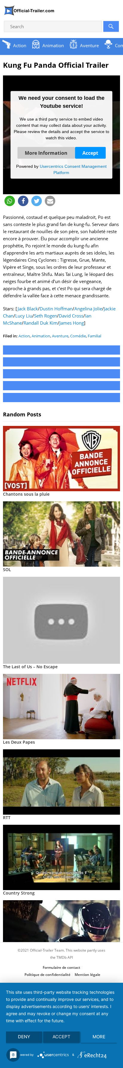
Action (24, 336)
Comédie (78, 336)
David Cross (71, 316)
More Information (46, 152)
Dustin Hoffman (56, 309)
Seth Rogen (45, 316)
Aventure (60, 336)
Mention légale (87, 974)
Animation (41, 336)
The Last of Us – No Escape (30, 666)
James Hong (71, 323)
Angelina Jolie (88, 309)
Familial (94, 336)
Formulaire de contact (61, 967)
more (99, 1036)
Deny (24, 1036)
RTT (6, 817)
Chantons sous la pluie (26, 494)
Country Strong (19, 893)
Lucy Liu (23, 316)
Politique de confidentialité (47, 974)
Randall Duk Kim (41, 323)
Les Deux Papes (19, 742)
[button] (9, 201)
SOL (7, 569)
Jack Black (27, 309)
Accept (90, 152)
